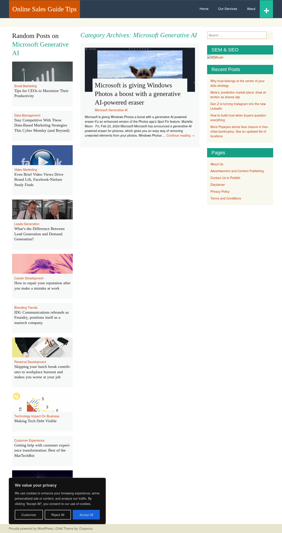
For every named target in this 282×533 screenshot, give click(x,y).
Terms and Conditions (225, 198)
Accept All (86, 514)
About (251, 8)
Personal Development (30, 362)
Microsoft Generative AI (111, 110)
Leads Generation (26, 224)
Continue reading (181, 135)
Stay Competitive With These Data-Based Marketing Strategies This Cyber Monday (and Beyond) (41, 125)
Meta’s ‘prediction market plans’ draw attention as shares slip (238, 94)
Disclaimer (217, 184)
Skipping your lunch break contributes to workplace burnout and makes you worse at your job (42, 371)
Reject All (57, 514)
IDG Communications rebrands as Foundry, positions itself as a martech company (41, 317)
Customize (28, 514)
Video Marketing (25, 169)
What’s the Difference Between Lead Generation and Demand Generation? (39, 233)
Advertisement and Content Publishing (237, 171)
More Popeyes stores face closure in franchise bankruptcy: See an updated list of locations (239, 131)
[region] (57, 501)
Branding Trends (25, 307)
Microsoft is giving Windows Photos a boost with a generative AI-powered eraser (137, 93)
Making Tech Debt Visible (35, 421)
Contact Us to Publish (225, 177)
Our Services (227, 8)
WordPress (45, 528)
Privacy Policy (220, 191)
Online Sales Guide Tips (44, 9)
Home (204, 8)
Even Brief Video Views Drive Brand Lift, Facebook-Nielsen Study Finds (38, 179)
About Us (216, 164)
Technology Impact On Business (36, 416)
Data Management (27, 115)
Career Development (28, 278)
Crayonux (85, 528)
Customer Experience (29, 440)
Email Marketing (25, 86)
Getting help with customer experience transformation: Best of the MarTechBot (42, 450)
